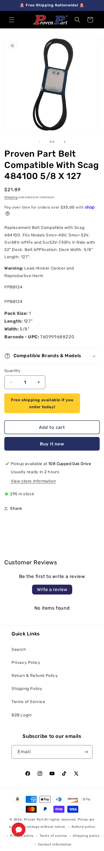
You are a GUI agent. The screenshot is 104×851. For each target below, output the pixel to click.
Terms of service (53, 836)
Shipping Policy (27, 688)
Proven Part (34, 819)
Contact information (55, 844)
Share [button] (16, 508)
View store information (33, 481)
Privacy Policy (26, 662)
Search (19, 649)
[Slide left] (39, 141)
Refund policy (83, 827)
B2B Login (21, 715)
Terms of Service (28, 701)
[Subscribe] (85, 752)
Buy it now (52, 444)
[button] (11, 19)
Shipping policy (86, 836)
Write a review (52, 589)
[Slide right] (64, 141)
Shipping (11, 197)
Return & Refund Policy (35, 675)
